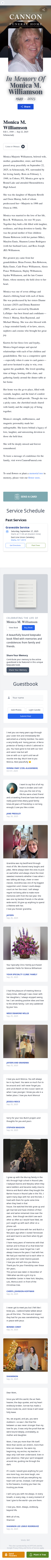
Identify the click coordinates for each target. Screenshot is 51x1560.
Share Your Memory (18, 670)
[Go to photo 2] (23, 1370)
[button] (25, 841)
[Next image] (45, 1355)
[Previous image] (6, 1355)
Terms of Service (33, 1548)
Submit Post (25, 716)
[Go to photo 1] (22, 1370)
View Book (13, 627)
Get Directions (15, 545)
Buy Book (28, 627)
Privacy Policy (18, 1548)
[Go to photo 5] (28, 1370)
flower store (34, 477)
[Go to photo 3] (25, 1370)
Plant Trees (36, 545)
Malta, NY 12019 (18, 540)
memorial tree (36, 473)
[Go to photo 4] (27, 1370)
